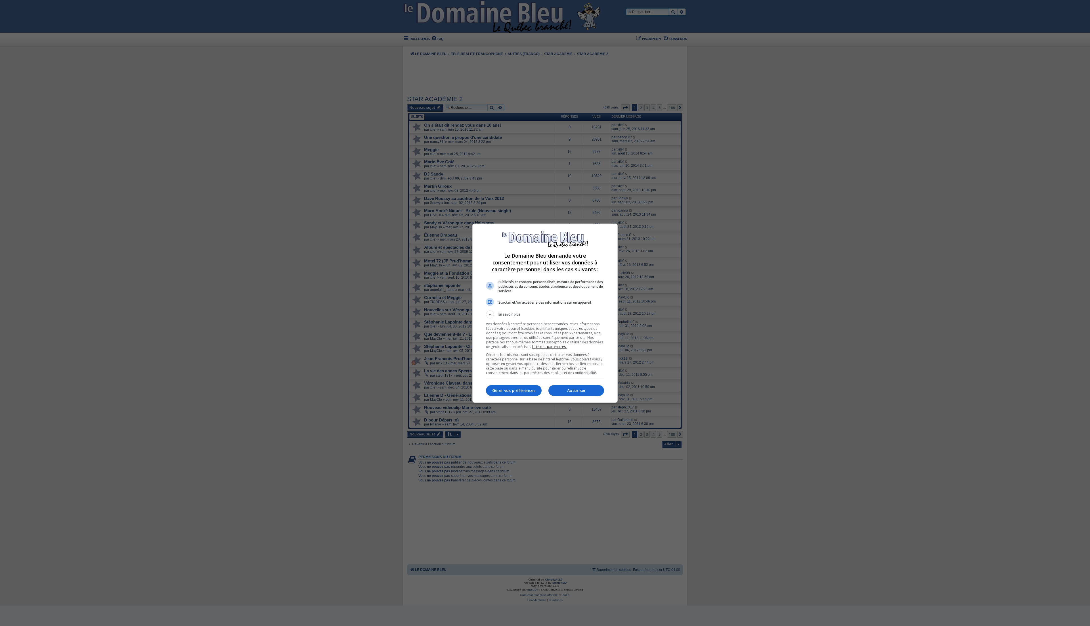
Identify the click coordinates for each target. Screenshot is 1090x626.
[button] (545, 314)
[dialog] (545, 313)
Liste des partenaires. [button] (549, 346)
